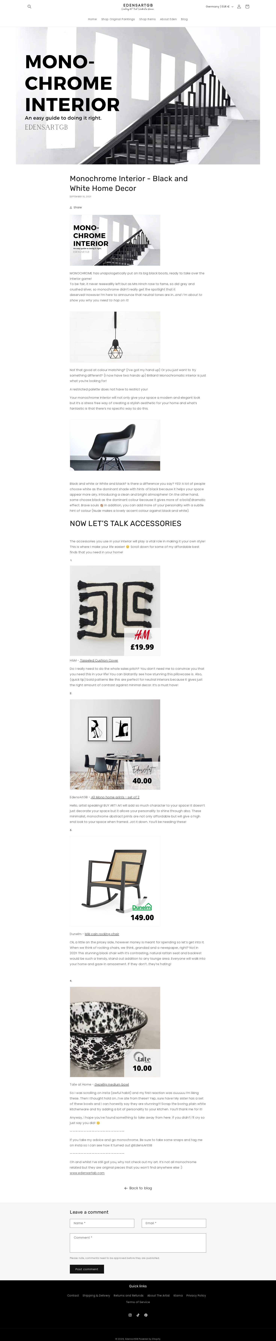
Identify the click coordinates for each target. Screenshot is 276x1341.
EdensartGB (131, 1338)
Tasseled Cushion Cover (99, 660)
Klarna (178, 1295)
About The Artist (158, 1295)
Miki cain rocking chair (102, 934)
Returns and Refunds (128, 1295)
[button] (29, 6)
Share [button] (78, 207)
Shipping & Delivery (96, 1295)
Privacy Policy (196, 1295)
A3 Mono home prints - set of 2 (115, 797)
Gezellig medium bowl (112, 1084)
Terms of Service (138, 1302)
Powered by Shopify (150, 1338)
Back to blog (140, 1188)
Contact (73, 1295)
